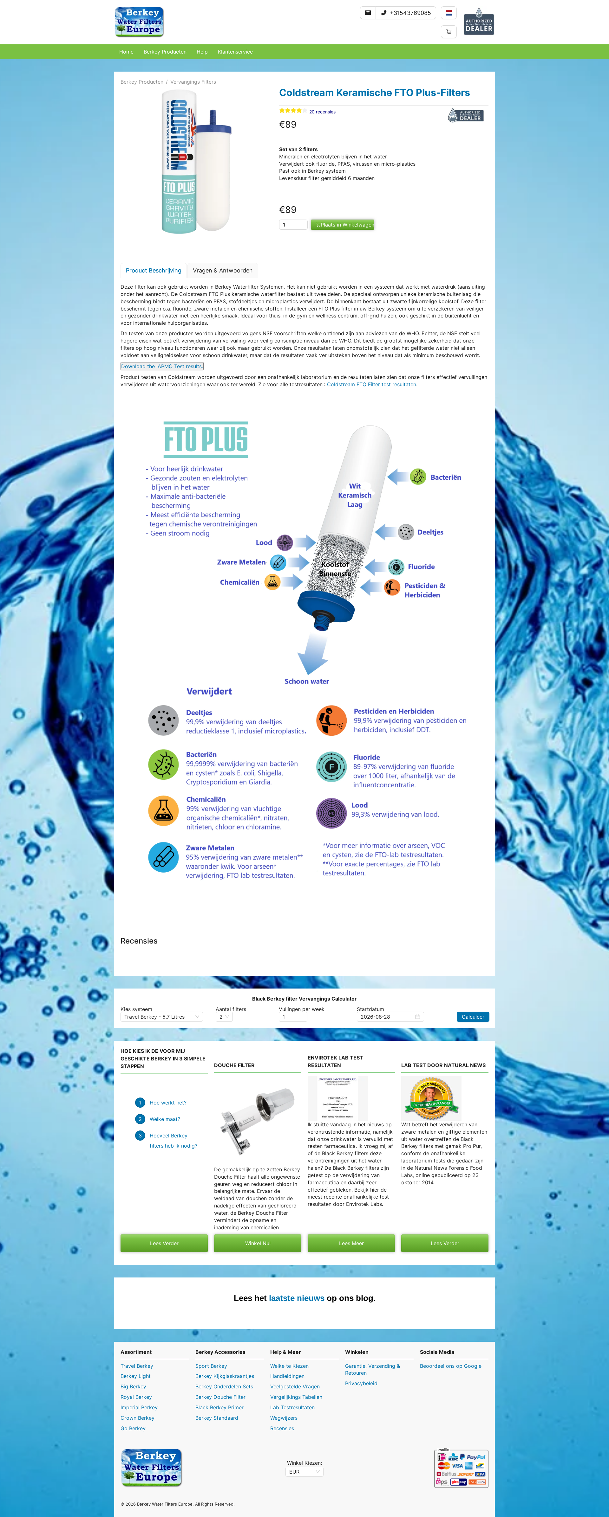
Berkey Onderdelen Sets (224, 1386)
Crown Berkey (137, 1418)
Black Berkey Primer (219, 1407)
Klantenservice (235, 51)
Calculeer (473, 1017)
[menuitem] (126, 51)
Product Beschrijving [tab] (153, 270)
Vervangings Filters (193, 82)
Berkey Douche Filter (220, 1397)
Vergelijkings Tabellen (296, 1397)
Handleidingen (287, 1376)
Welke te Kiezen (289, 1366)
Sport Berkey (211, 1366)
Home (126, 51)
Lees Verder (164, 1243)
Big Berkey (133, 1386)
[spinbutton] (293, 224)
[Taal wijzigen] (449, 12)
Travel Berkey (137, 1366)
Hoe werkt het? (168, 1102)
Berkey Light (136, 1376)
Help (202, 51)
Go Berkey (133, 1428)
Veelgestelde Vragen (295, 1386)
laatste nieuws (296, 1298)
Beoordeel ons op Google (450, 1366)
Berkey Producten (142, 82)
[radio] (282, 111)
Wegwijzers (284, 1418)
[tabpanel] (304, 595)
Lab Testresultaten (292, 1407)
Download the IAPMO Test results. (162, 366)
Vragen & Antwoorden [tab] (223, 270)
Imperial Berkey (139, 1407)
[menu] (304, 51)
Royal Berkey (136, 1397)
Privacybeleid (361, 1383)
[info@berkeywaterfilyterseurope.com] (368, 13)
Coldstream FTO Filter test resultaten (371, 384)
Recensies (282, 1428)
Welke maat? (165, 1119)
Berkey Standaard (216, 1418)
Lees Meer (351, 1243)
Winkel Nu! (258, 1243)
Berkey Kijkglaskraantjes (224, 1376)
